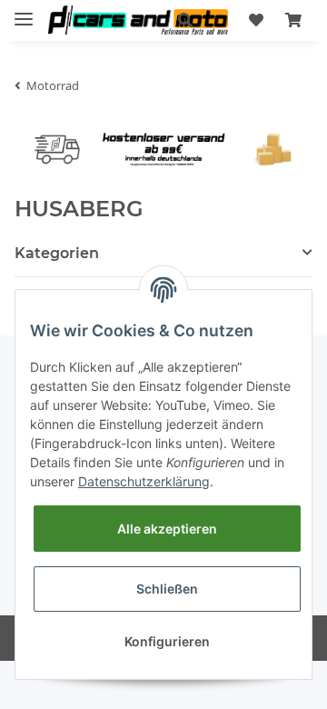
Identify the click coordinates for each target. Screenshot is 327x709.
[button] (185, 20)
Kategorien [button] (57, 253)
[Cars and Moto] (137, 20)
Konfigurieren (167, 641)
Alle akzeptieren (167, 528)
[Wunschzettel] (256, 20)
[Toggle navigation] (24, 11)
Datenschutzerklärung (144, 481)
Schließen (167, 588)
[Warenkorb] (293, 20)
